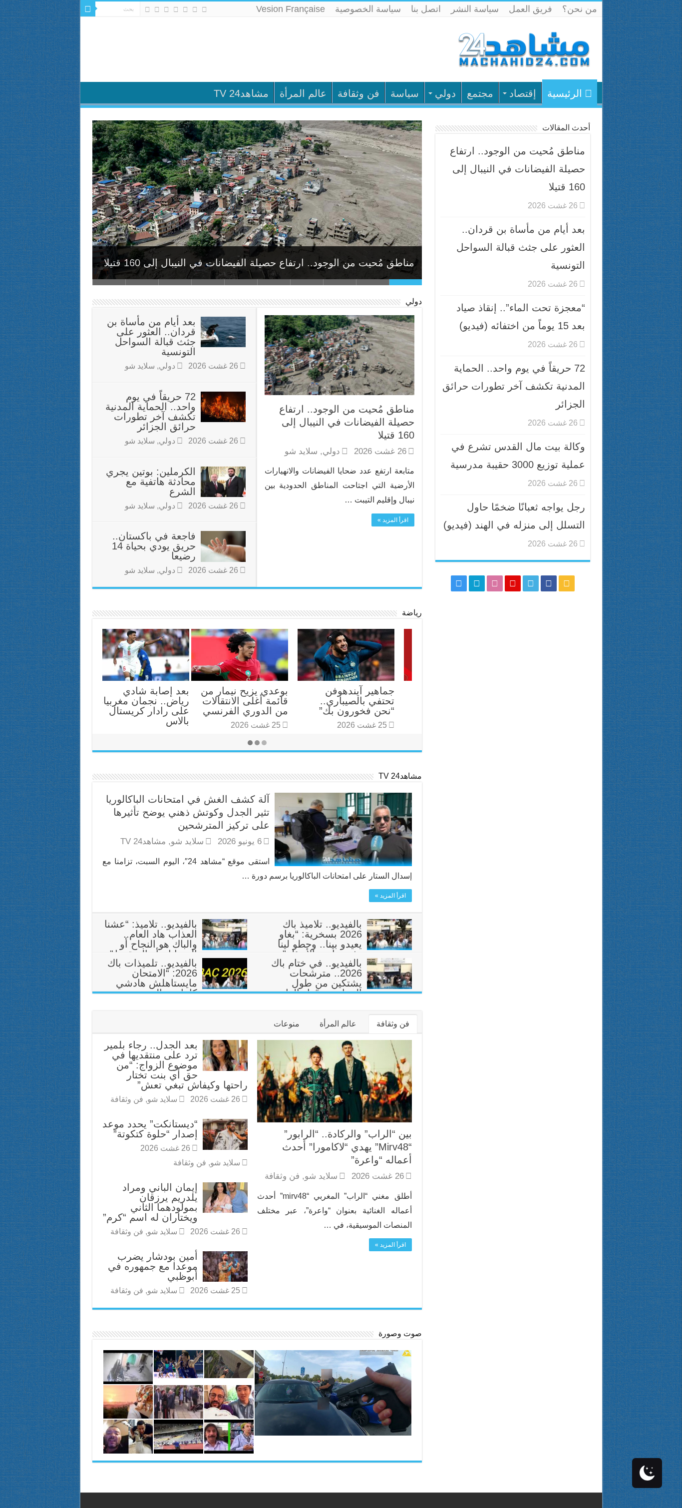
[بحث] (87, 8)
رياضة (412, 612)
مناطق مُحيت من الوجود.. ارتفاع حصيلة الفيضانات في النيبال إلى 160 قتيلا (346, 422)
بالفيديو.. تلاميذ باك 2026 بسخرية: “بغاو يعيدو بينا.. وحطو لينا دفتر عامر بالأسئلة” (320, 939)
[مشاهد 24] (523, 48)
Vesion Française (290, 9)
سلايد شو (301, 451)
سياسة (404, 93)
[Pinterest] (176, 9)
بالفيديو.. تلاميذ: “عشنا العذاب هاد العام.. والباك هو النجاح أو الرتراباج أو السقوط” (150, 939)
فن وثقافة (358, 93)
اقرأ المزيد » (392, 519)
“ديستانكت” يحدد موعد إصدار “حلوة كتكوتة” (150, 1128)
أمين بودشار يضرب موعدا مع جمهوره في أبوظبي (153, 1266)
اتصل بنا (426, 9)
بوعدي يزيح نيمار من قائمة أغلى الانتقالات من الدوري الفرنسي (155, 700)
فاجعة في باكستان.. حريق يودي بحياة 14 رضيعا (154, 545)
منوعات (287, 1023)
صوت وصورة (400, 1333)
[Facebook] (195, 9)
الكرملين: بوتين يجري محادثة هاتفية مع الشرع (151, 481)
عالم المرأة (303, 93)
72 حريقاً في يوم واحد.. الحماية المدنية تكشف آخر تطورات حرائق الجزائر (150, 411)
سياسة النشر (475, 9)
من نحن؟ (579, 9)
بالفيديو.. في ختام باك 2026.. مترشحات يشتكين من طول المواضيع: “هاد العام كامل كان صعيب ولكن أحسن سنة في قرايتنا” (341, 988)
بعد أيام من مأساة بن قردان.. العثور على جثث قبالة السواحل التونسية (268, 262)
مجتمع (480, 93)
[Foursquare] (157, 9)
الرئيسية (564, 93)
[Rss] (204, 9)
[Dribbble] (166, 9)
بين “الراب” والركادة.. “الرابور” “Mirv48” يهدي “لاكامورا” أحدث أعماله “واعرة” (347, 1146)
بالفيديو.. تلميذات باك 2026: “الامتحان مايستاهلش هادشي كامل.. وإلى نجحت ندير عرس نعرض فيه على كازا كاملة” (177, 988)
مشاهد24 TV (241, 93)
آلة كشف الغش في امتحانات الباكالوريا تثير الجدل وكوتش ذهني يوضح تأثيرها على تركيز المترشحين (188, 812)
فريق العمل (530, 9)
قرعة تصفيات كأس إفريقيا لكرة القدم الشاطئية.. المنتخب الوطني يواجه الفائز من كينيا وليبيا (371, 710)
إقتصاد (522, 93)
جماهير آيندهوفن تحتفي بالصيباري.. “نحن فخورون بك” (268, 700)
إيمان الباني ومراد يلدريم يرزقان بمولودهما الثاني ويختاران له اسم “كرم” (150, 1202)
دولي (445, 93)
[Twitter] (185, 9)
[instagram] (147, 9)
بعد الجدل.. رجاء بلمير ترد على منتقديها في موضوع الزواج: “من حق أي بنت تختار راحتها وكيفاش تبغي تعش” (176, 1064)
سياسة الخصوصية (368, 9)
